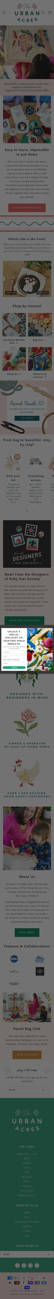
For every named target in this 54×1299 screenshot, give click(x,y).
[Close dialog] (51, 630)
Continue (14, 667)
